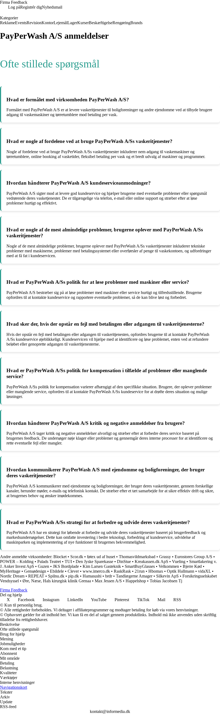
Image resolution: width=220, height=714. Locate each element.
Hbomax (155, 571)
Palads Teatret (49, 561)
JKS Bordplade (66, 566)
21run (140, 571)
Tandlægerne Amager (134, 576)
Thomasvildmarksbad (137, 556)
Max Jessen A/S (108, 581)
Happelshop (136, 581)
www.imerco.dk (96, 571)
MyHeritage (10, 571)
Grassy (165, 556)
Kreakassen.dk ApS (151, 561)
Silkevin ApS (167, 576)
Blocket (60, 556)
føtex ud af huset (101, 556)
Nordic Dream (12, 576)
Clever (73, 571)
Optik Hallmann (180, 571)
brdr (108, 576)
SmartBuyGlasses (140, 566)
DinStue (124, 561)
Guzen (43, 566)
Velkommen (169, 566)
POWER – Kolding (17, 561)
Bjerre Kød (192, 566)
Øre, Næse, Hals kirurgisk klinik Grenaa (57, 581)
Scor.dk (76, 556)
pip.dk (73, 576)
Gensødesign (35, 571)
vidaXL (204, 571)
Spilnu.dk (56, 576)
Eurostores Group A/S (193, 556)
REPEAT (36, 576)
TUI (68, 561)
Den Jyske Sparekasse (94, 561)
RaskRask (122, 571)
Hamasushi (92, 576)
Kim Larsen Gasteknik (102, 566)
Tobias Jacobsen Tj (166, 581)
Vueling (178, 561)
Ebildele (57, 571)
